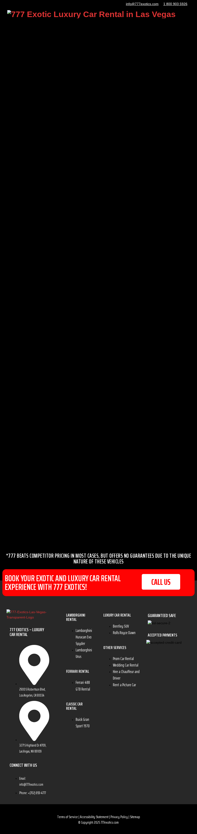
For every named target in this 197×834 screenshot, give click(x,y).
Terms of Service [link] (67, 817)
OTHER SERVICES (114, 647)
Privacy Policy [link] (119, 817)
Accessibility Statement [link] (94, 817)
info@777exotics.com (142, 4)
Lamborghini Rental (75, 617)
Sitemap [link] (135, 817)
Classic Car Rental (74, 706)
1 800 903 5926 (175, 4)
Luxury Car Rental (117, 615)
